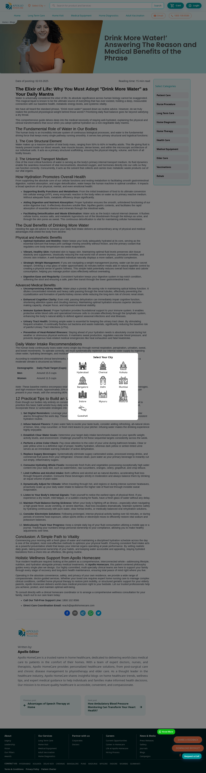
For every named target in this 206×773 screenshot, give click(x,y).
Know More (167, 731)
